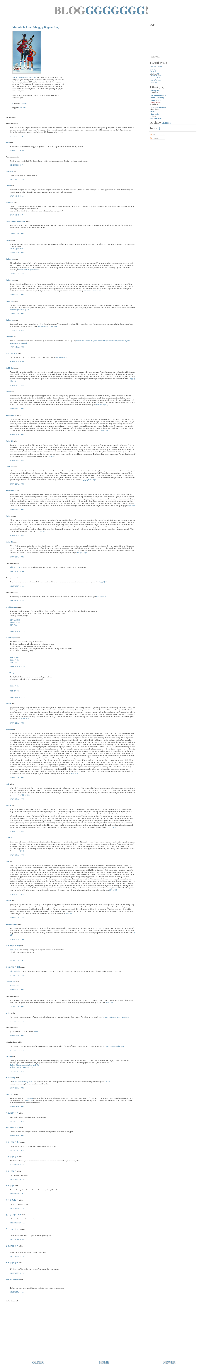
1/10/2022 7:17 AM (17, 777)
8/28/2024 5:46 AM (17, 1036)
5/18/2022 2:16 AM (17, 990)
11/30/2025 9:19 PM (17, 1239)
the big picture (155, 102)
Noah (8, 142)
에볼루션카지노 (61, 357)
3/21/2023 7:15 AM (17, 1006)
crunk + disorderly (157, 97)
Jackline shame (11, 924)
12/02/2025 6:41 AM (17, 1292)
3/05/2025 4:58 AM (17, 1071)
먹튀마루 (69, 913)
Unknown (9, 259)
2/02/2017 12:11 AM (17, 274)
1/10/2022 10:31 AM (17, 918)
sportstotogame (11, 607)
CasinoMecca (11, 981)
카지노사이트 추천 (13, 1127)
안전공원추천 (102, 582)
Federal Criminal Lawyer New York (22, 1067)
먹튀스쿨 (109, 1002)
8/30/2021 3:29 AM (17, 385)
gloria (8, 240)
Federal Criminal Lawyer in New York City (24, 1065)
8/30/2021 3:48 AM (17, 434)
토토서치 (74, 773)
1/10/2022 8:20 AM (17, 831)
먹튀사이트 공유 (12, 1156)
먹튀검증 (52, 456)
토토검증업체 (101, 596)
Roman (8, 703)
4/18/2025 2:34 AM (17, 1106)
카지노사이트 (15, 620)
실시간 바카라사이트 (14, 1214)
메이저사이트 (82, 552)
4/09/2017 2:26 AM (17, 347)
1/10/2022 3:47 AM (17, 723)
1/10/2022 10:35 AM (17, 939)
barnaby (9, 1056)
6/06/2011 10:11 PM (17, 215)
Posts (153, 134)
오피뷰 (36, 1031)
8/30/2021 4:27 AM (17, 460)
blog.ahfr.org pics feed (158, 95)
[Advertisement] (162, 40)
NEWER (169, 1362)
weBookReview (156, 118)
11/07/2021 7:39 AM (17, 571)
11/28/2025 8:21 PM (17, 1194)
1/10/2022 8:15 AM (17, 799)
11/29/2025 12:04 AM (17, 1223)
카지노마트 (112, 827)
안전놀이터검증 (102, 404)
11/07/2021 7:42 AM (17, 586)
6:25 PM (24, 103)
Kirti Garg (9, 1094)
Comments (155, 138)
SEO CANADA (11, 353)
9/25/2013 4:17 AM (17, 252)
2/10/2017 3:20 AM (17, 295)
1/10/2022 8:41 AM (17, 855)
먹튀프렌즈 (25, 795)
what (24, 107)
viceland (153, 111)
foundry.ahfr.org (156, 100)
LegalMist (9, 171)
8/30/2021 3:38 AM (17, 409)
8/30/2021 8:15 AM (17, 557)
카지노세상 (113, 890)
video (20, 107)
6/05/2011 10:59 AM (17, 196)
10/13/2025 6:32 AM (17, 1165)
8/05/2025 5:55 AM (17, 1121)
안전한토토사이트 (90, 480)
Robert (8, 391)
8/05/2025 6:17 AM (17, 1150)
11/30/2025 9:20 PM (17, 1273)
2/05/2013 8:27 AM (17, 234)
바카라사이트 (15, 622)
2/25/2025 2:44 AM (17, 1050)
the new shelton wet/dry (158, 107)
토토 (12, 688)
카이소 (21, 851)
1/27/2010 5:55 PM (16, 136)
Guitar (8, 185)
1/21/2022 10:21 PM (17, 975)
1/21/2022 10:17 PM (17, 960)
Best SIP (107, 1081)
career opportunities (16, 248)
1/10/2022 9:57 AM (17, 894)
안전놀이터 (103, 430)
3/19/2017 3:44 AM (17, 314)
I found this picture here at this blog (24, 77)
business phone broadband (15, 221)
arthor (8, 1013)
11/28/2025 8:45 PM (17, 1208)
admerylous (154, 90)
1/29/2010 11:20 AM (17, 150)
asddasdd (9, 729)
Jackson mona (11, 415)
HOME (104, 1362)
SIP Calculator (28, 1098)
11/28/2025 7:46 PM (17, 1179)
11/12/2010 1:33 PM (17, 165)
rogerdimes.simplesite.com (92, 291)
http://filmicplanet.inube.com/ (47, 326)
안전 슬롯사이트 (12, 1200)
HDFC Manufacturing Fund (22, 1081)
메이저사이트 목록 (13, 945)
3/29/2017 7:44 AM (17, 330)
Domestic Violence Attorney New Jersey (115, 1017)
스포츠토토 (14, 657)
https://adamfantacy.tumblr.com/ (28, 270)
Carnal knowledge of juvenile (114, 1046)
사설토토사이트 (16, 567)
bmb (7, 784)
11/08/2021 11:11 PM (17, 631)
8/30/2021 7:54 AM (17, 535)
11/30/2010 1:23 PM (17, 179)
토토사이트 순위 (12, 1113)
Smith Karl (10, 368)
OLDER (38, 1362)
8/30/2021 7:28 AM (17, 484)
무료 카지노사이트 (13, 1229)
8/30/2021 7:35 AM (17, 510)
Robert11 (9, 441)
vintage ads (154, 114)
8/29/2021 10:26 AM (17, 361)
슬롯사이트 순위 (12, 1246)
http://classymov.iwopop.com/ (20, 309)
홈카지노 (13, 625)
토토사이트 (40, 531)
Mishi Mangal (11, 1077)
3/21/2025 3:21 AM (17, 1088)
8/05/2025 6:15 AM (17, 1136)
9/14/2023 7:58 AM (17, 1021)
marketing (9, 202)
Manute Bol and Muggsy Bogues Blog (35, 27)
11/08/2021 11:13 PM (17, 666)
